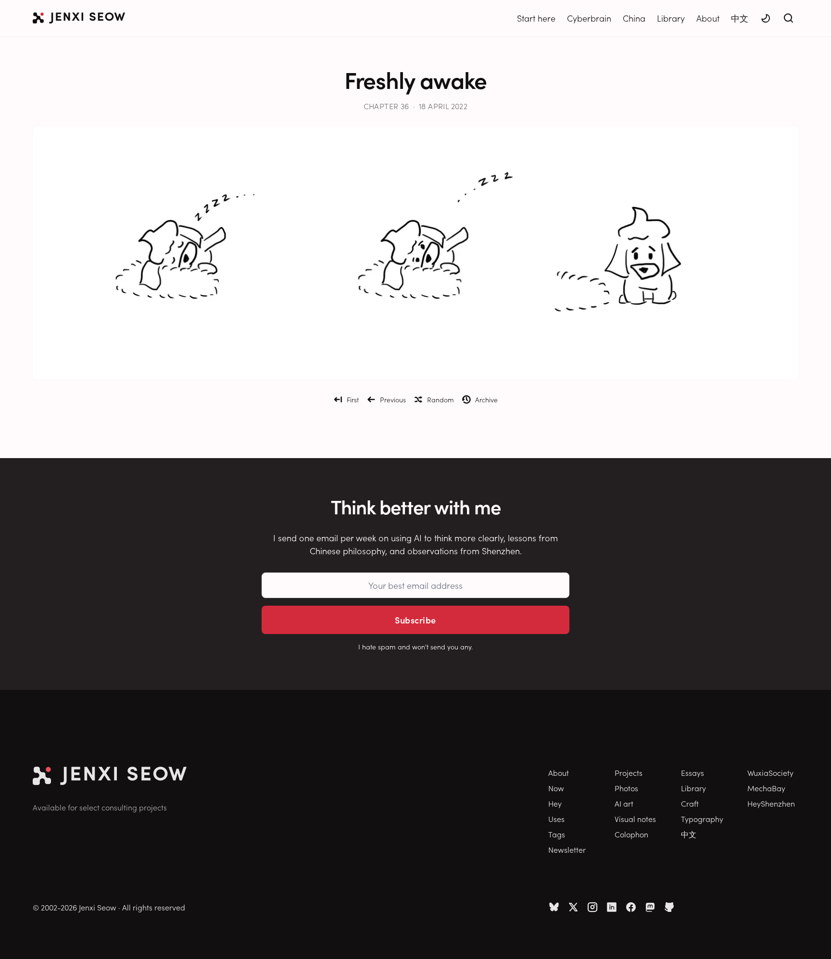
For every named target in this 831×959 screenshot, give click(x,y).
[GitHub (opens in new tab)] (669, 907)
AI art (624, 803)
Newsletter (567, 849)
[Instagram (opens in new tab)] (592, 907)
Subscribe (415, 620)
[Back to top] (811, 937)
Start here (536, 18)
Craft (690, 803)
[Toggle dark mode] (765, 18)
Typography (702, 818)
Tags (556, 834)
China (634, 18)
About (707, 18)
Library (671, 18)
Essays (692, 772)
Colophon (631, 834)
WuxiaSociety (770, 772)
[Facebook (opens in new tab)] (631, 907)
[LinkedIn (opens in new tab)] (611, 907)
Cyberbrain (589, 18)
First (353, 399)
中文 (739, 18)
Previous (393, 399)
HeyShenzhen (771, 803)
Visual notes (635, 818)
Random (440, 399)
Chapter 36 (386, 105)
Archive (486, 399)
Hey (555, 803)
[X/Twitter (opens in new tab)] (573, 907)
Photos (626, 788)
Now (556, 788)
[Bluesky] (554, 907)
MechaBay (766, 788)
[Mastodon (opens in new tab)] (650, 907)
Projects (628, 772)
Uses (556, 818)
